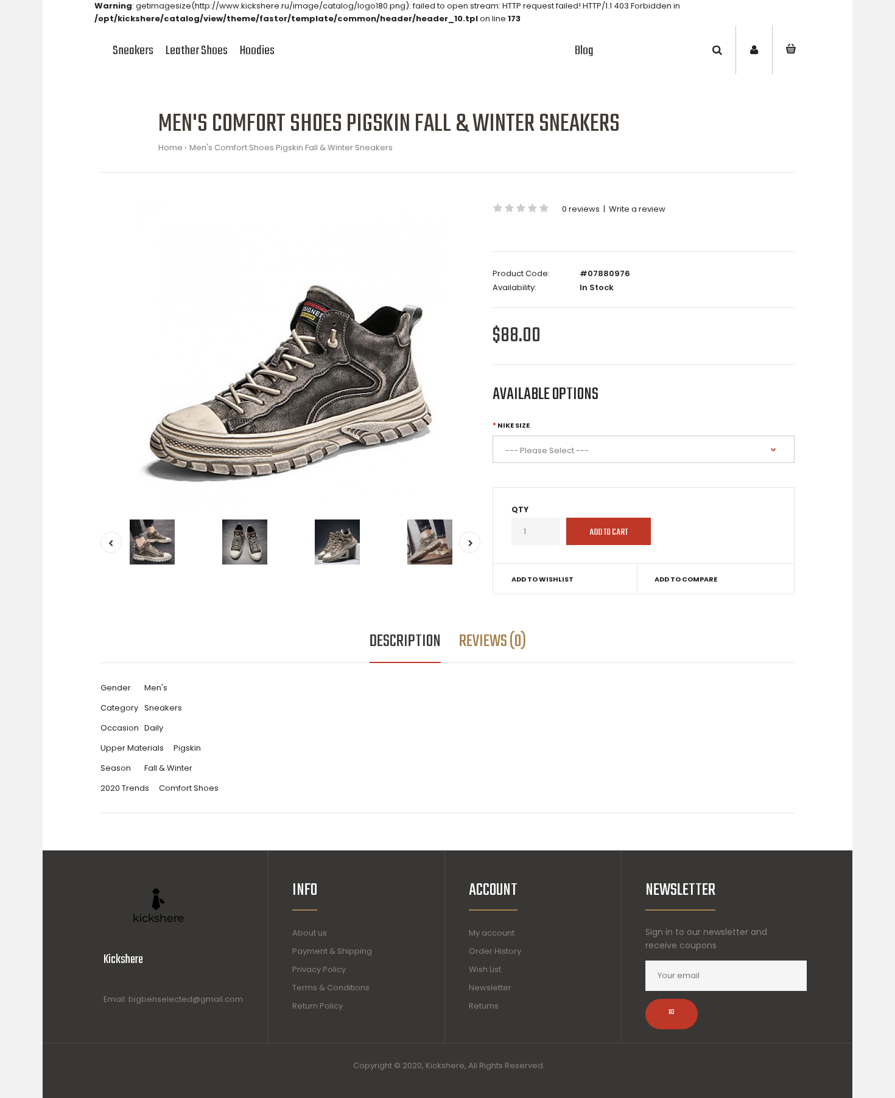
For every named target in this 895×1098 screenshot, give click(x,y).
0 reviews (581, 209)
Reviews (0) (492, 641)
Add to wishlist (542, 579)
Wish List (485, 969)
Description (405, 641)
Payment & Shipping (332, 951)
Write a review (637, 209)
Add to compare (686, 579)
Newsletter (490, 987)
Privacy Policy (319, 969)
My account (491, 933)
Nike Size (513, 425)
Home (170, 147)
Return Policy (317, 1006)
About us (309, 933)
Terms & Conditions (331, 987)
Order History (495, 951)
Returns (484, 1006)
